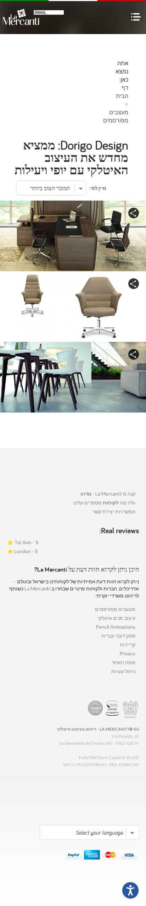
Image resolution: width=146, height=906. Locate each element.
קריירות (127, 645)
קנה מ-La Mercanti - (107, 494)
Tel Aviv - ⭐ (22, 542)
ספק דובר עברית (118, 636)
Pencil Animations (115, 627)
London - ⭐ (22, 551)
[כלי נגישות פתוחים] (130, 890)
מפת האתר (123, 662)
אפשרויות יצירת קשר (113, 511)
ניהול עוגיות (123, 671)
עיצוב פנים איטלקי (116, 618)
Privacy (127, 653)
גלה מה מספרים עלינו (104, 503)
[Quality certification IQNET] (95, 709)
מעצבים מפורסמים (115, 609)
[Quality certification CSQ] (113, 709)
